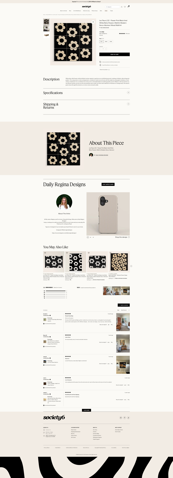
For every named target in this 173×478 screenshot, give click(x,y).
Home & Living (86, 10)
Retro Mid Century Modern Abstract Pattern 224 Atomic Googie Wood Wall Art (54, 342)
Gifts (101, 10)
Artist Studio (117, 431)
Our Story (95, 429)
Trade (111, 10)
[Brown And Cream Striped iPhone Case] (108, 214)
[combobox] (112, 6)
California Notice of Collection (71, 447)
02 (90, 237)
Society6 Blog (96, 433)
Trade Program (96, 439)
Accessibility (114, 447)
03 (93, 237)
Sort (118, 310)
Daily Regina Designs (105, 27)
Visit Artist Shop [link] (108, 184)
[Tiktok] (128, 417)
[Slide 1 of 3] (46, 22)
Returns (72, 433)
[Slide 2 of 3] (46, 28)
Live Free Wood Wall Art (53, 362)
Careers (95, 431)
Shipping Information (75, 431)
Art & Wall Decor (77, 10)
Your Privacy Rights (125, 447)
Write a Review (125, 305)
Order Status (74, 435)
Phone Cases (95, 10)
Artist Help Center (119, 429)
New (70, 10)
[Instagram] (120, 417)
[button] (124, 33)
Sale (106, 10)
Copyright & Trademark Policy (100, 447)
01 (87, 237)
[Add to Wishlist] (45, 253)
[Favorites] (125, 6)
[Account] (121, 6)
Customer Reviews (97, 435)
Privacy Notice (46, 447)
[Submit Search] (106, 7)
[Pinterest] (124, 417)
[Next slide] (131, 266)
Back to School (63, 10)
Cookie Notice (57, 447)
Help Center (73, 429)
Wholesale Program (97, 437)
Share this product (104, 69)
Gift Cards (73, 437)
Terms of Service (86, 447)
